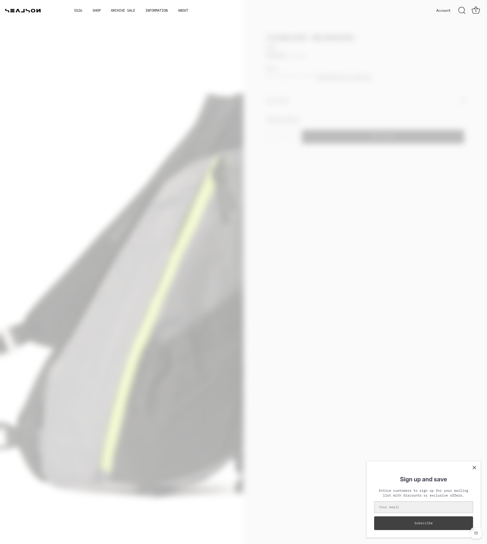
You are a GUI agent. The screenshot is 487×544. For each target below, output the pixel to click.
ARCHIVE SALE (123, 10)
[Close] (474, 467)
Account (443, 10)
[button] (14, 270)
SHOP (97, 10)
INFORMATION (156, 10)
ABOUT (183, 10)
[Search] (461, 10)
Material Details (282, 119)
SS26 (78, 10)
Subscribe (423, 523)
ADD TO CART (383, 136)
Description (277, 100)
